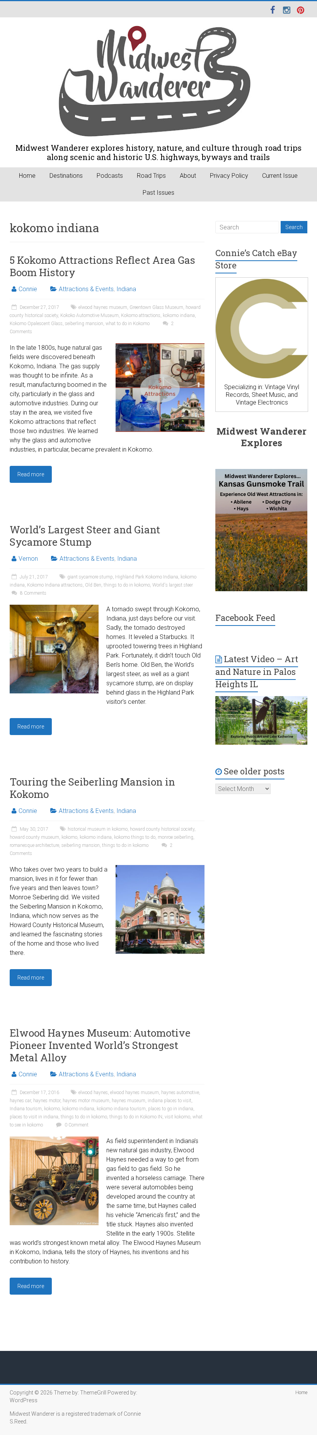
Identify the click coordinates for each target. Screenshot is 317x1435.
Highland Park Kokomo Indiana (146, 577)
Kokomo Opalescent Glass (36, 323)
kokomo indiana (179, 315)
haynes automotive (180, 1092)
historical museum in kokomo (98, 829)
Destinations (66, 175)
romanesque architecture (34, 845)
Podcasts (110, 175)
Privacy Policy (229, 175)
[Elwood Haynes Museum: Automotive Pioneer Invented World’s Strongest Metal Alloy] (54, 1140)
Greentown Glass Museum (156, 307)
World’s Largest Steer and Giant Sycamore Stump (85, 535)
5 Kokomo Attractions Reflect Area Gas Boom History (102, 266)
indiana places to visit (169, 1100)
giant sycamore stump (90, 577)
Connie (28, 289)
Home (27, 175)
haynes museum (128, 1100)
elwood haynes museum (102, 307)
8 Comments (32, 593)
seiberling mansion (84, 323)
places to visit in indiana (34, 1117)
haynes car (20, 1100)
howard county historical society (162, 829)
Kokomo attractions (140, 315)
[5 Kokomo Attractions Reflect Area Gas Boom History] (160, 347)
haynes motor (46, 1100)
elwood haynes (93, 1092)
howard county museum (34, 837)
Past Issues (158, 192)
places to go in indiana (170, 1108)
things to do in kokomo (127, 585)
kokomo (69, 837)
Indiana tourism (26, 1108)
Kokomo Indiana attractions (55, 585)
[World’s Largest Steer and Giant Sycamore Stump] (54, 608)
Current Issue (280, 175)
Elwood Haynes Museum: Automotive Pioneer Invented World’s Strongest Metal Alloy (100, 1045)
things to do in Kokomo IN (135, 1117)
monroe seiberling (175, 837)
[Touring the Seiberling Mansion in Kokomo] (160, 868)
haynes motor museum (86, 1100)
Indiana (126, 289)
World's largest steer (172, 585)
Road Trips (151, 175)
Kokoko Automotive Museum (89, 315)
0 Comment (76, 1125)
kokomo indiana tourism (121, 1108)
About (188, 175)
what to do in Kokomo (128, 323)
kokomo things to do (134, 837)
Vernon (28, 558)
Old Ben (93, 585)
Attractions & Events (86, 289)
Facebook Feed (245, 617)
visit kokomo (177, 1117)
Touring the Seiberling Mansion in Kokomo (92, 788)
